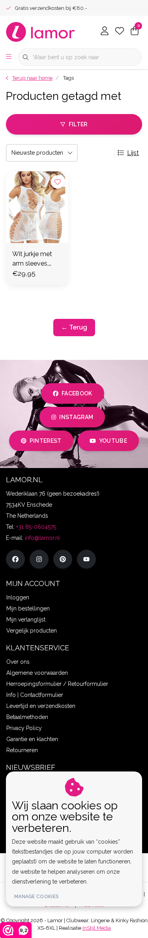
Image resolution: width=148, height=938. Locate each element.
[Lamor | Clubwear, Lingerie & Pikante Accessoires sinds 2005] (40, 31)
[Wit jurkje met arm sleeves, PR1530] (37, 207)
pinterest (45, 441)
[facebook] (15, 559)
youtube (113, 441)
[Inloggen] (104, 31)
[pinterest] (62, 559)
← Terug (74, 327)
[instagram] (39, 559)
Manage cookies (36, 896)
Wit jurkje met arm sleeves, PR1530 (32, 259)
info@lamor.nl (42, 538)
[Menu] (8, 57)
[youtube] (86, 559)
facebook (77, 393)
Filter (78, 124)
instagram (77, 417)
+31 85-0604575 (36, 527)
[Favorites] (119, 31)
